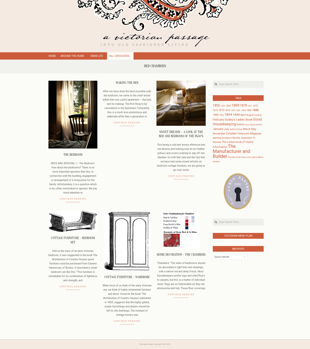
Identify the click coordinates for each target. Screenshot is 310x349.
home (240, 124)
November (219, 133)
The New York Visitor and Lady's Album (245, 157)
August (250, 115)
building (258, 115)
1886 (249, 110)
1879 (233, 110)
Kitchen (238, 129)
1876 (227, 110)
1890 (216, 114)
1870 (243, 105)
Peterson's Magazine (249, 133)
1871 (250, 106)
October (231, 133)
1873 (215, 110)
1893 (221, 115)
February (218, 119)
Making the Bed (127, 83)
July (226, 129)
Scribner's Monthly (231, 138)
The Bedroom (73, 155)
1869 (235, 105)
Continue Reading (73, 199)
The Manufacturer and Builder (231, 151)
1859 (223, 106)
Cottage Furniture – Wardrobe (127, 277)
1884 (243, 110)
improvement (256, 124)
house (246, 125)
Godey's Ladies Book (239, 119)
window (216, 161)
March (247, 129)
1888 (255, 110)
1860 (228, 105)
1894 (228, 115)
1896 (236, 115)
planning (217, 137)
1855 (216, 105)
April (243, 114)
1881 (238, 110)
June (232, 129)
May (253, 129)
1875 (221, 110)
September (246, 138)
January (218, 129)
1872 (255, 105)
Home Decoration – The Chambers (181, 255)
